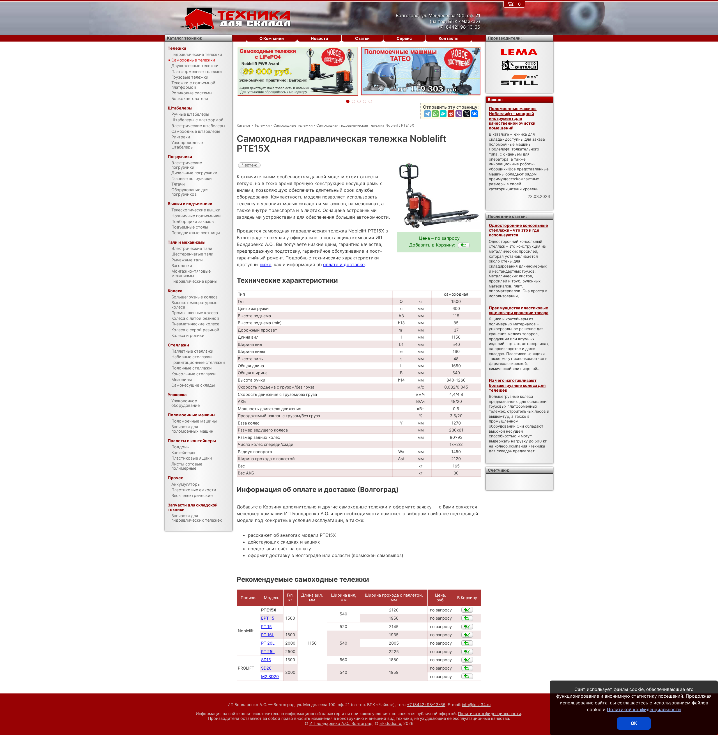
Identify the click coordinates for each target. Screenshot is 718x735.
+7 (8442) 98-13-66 (426, 704)
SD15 (266, 659)
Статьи (362, 38)
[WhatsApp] (435, 113)
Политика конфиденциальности (489, 713)
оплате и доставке (344, 264)
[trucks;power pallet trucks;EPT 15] (467, 618)
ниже (265, 264)
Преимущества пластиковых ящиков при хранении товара (518, 310)
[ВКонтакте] (474, 113)
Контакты (449, 38)
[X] (466, 113)
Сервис (404, 38)
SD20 (266, 668)
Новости (319, 38)
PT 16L (267, 634)
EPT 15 (267, 618)
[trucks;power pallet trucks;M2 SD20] (467, 676)
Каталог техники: (184, 38)
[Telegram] (427, 113)
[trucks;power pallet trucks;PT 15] (467, 626)
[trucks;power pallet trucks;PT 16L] (467, 635)
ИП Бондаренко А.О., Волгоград (340, 723)
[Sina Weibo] (451, 113)
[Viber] (458, 113)
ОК (634, 723)
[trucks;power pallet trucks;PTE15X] (464, 245)
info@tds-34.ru (476, 704)
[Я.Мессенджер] (443, 113)
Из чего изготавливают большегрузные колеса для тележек (517, 385)
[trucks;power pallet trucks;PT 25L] (467, 651)
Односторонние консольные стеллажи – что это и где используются (518, 230)
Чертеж (249, 165)
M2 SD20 (270, 676)
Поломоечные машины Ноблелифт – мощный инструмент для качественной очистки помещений (513, 118)
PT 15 (266, 626)
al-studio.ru (390, 723)
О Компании (271, 38)
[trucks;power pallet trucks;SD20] (467, 668)
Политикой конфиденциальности (644, 709)
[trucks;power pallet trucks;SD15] (467, 660)
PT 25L (268, 651)
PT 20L (268, 643)
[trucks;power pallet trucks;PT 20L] (467, 643)
